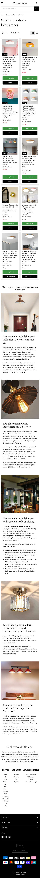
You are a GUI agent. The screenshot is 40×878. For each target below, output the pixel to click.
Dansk (19, 845)
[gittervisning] (32, 33)
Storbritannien (19, 851)
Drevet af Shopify (20, 874)
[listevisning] (37, 33)
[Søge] (36, 8)
